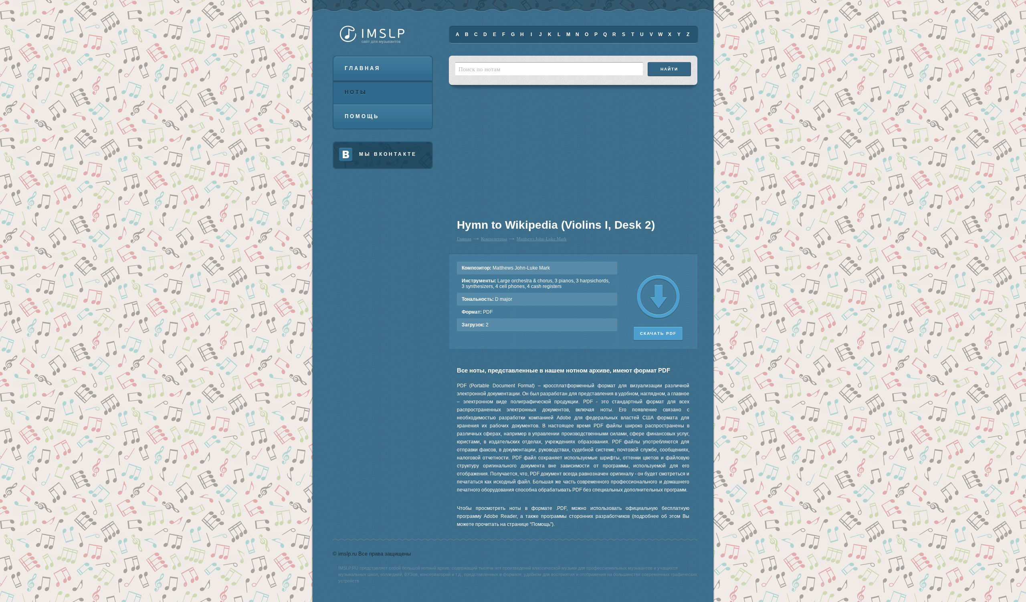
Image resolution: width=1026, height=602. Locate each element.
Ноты (356, 92)
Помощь (362, 116)
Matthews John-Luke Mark (542, 239)
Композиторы (494, 239)
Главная (362, 68)
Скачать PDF (658, 333)
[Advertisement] (506, 156)
